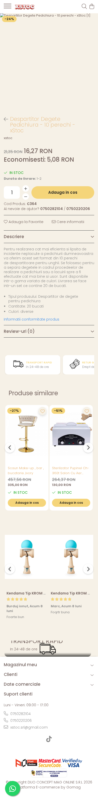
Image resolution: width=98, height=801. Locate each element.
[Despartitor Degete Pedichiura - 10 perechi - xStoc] (49, 62)
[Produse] (7, 7)
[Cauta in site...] (84, 7)
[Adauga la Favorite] (42, 411)
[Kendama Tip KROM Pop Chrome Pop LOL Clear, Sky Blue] (27, 557)
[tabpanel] (49, 62)
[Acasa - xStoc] (33, 7)
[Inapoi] (4, 119)
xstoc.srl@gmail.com (28, 727)
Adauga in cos (62, 192)
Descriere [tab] (14, 237)
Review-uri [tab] (19, 331)
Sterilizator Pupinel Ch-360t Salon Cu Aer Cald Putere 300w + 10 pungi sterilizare (70, 471)
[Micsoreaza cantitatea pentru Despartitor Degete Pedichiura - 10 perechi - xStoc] (25, 196)
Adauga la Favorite (25, 221)
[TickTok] (49, 739)
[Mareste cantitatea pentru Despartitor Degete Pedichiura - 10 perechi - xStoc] (25, 188)
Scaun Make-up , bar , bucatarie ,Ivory (26, 470)
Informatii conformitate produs (31, 319)
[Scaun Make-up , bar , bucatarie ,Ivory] (26, 434)
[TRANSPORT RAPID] (48, 649)
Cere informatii (70, 221)
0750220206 (20, 720)
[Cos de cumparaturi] (91, 7)
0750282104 (20, 713)
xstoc (8, 138)
